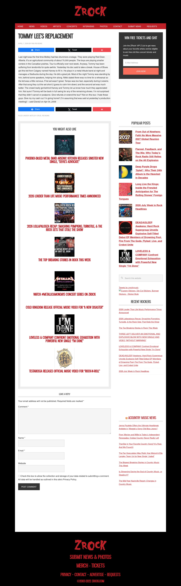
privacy (66, 574)
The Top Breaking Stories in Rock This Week (64, 260)
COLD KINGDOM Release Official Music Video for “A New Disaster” (64, 307)
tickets (98, 565)
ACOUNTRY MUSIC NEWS (142, 418)
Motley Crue (35, 115)
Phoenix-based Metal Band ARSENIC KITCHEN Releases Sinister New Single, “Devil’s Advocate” (64, 160)
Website (22, 463)
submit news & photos (90, 557)
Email (21, 450)
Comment (23, 406)
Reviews (45, 115)
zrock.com (98, 581)
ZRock (90, 11)
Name (21, 437)
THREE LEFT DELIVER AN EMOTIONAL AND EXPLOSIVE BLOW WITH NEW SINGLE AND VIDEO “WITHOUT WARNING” (139, 337)
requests (113, 574)
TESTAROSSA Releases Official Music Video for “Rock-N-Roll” (64, 371)
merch (82, 565)
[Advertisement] (139, 99)
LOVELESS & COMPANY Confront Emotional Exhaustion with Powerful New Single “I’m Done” (64, 339)
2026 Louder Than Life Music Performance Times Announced (64, 196)
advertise (97, 574)
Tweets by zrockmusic (128, 287)
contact (80, 574)
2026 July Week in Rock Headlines (134, 371)
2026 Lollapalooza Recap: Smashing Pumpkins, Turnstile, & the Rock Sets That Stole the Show (64, 228)
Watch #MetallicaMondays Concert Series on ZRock (64, 294)
